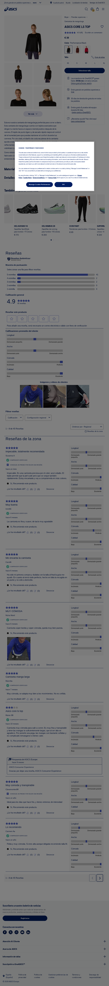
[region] (54, 166)
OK (63, 184)
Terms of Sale (52, 177)
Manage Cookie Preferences (39, 184)
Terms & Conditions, (39, 177)
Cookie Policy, (27, 177)
